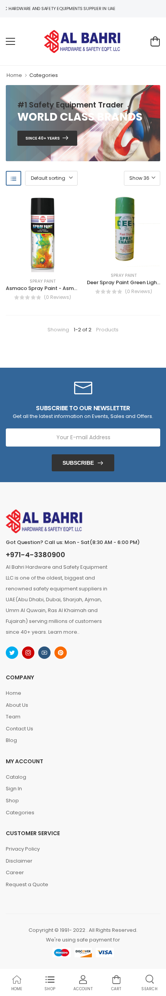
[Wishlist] (31, 265)
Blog (11, 740)
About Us (17, 705)
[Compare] (42, 265)
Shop (12, 800)
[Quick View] (54, 265)
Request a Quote (27, 884)
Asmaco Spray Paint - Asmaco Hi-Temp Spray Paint (71, 288)
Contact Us (19, 728)
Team (13, 716)
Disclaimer (19, 861)
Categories (43, 75)
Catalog (16, 777)
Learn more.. (64, 632)
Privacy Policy (23, 849)
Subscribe (78, 463)
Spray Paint (43, 281)
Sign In (14, 788)
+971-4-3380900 (35, 554)
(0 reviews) (57, 297)
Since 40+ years (42, 138)
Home (14, 75)
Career (15, 872)
